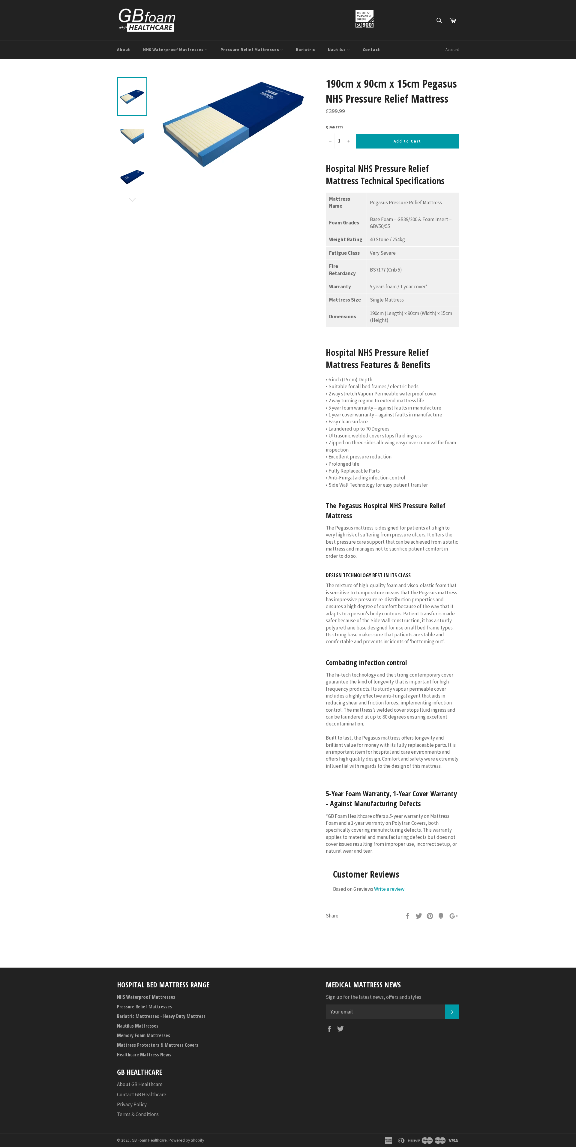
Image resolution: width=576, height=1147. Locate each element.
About (123, 49)
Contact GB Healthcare (141, 1094)
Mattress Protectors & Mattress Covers (157, 1045)
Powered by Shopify (186, 1140)
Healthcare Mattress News (144, 1054)
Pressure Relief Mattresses (250, 49)
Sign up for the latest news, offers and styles (373, 997)
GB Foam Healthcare (149, 1140)
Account (452, 49)
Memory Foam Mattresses (143, 1035)
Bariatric (305, 49)
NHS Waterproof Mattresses (174, 49)
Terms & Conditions (138, 1114)
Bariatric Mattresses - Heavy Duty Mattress (161, 1016)
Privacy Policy (132, 1104)
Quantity (334, 127)
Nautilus (337, 49)
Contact (371, 49)
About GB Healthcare (140, 1084)
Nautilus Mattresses (137, 1025)
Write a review (389, 889)
